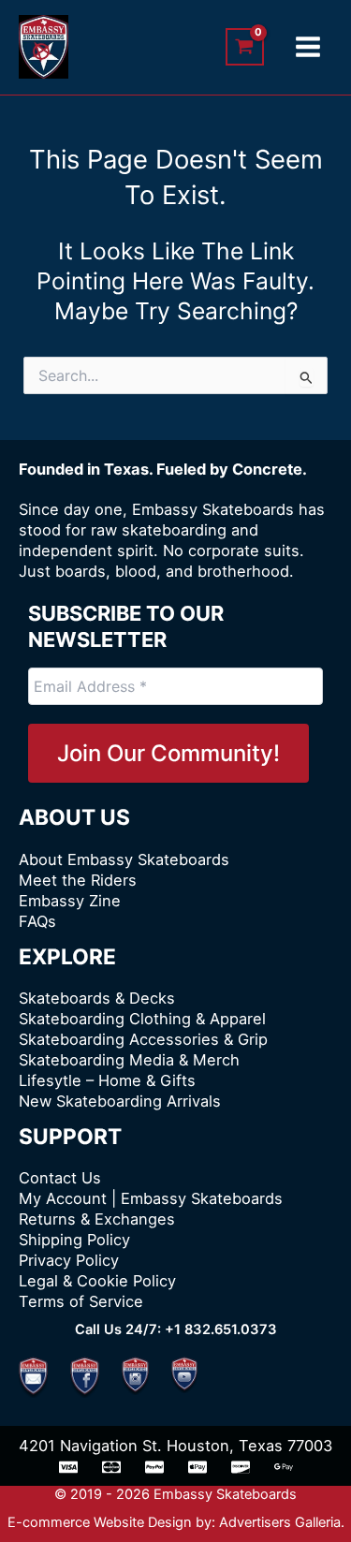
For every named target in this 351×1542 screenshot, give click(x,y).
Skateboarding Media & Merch (129, 1059)
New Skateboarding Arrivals (120, 1101)
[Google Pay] (283, 1467)
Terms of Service (81, 1301)
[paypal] (154, 1467)
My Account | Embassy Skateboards (151, 1198)
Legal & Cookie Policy (97, 1280)
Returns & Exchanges (97, 1219)
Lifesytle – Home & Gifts (107, 1080)
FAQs (37, 921)
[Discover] (240, 1467)
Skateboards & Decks (97, 998)
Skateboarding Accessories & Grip (143, 1039)
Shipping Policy (74, 1239)
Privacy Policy (69, 1260)
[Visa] (68, 1467)
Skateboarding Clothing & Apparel (142, 1018)
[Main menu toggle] (307, 47)
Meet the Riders (78, 880)
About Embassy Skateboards (124, 859)
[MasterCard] (111, 1467)
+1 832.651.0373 (221, 1329)
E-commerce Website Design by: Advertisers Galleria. (175, 1522)
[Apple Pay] (197, 1467)
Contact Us (60, 1177)
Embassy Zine (70, 900)
